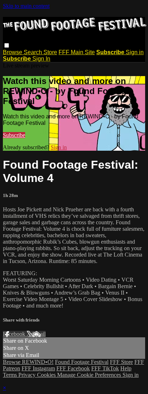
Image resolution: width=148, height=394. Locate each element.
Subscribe (14, 135)
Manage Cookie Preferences (89, 375)
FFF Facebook (73, 368)
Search (33, 52)
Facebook (15, 334)
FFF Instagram (38, 368)
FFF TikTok (105, 368)
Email (39, 334)
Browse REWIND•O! (28, 362)
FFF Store (121, 362)
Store (50, 52)
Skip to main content (26, 6)
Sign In (41, 59)
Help (125, 368)
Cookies (47, 375)
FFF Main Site (77, 52)
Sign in (135, 52)
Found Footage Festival (81, 362)
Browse (13, 52)
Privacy (27, 375)
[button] (6, 45)
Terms (10, 375)
